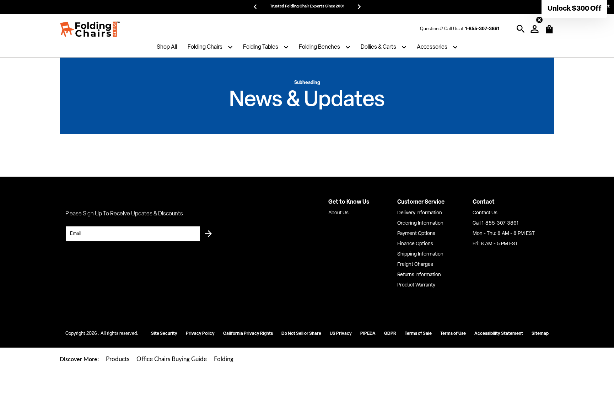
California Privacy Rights (248, 334)
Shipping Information (420, 254)
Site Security (164, 334)
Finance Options (415, 244)
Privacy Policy (200, 334)
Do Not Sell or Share (301, 334)
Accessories (432, 47)
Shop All (167, 47)
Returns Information (419, 275)
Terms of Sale (418, 334)
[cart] (549, 33)
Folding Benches (319, 47)
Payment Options (416, 233)
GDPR (390, 334)
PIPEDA (368, 334)
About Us (338, 213)
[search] (521, 29)
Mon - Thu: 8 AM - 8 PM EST (504, 233)
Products (117, 359)
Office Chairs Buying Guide (171, 359)
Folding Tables (260, 47)
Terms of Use (453, 334)
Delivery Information (419, 213)
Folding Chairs (205, 47)
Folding (223, 359)
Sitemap (540, 334)
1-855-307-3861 (482, 29)
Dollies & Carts (378, 47)
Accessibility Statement (498, 334)
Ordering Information (420, 223)
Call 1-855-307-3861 (495, 223)
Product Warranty (416, 285)
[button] (574, 9)
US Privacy (341, 334)
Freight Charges (415, 264)
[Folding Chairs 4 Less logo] (90, 29)
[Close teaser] (539, 19)
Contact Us (485, 213)
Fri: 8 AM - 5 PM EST (495, 244)
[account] (534, 29)
